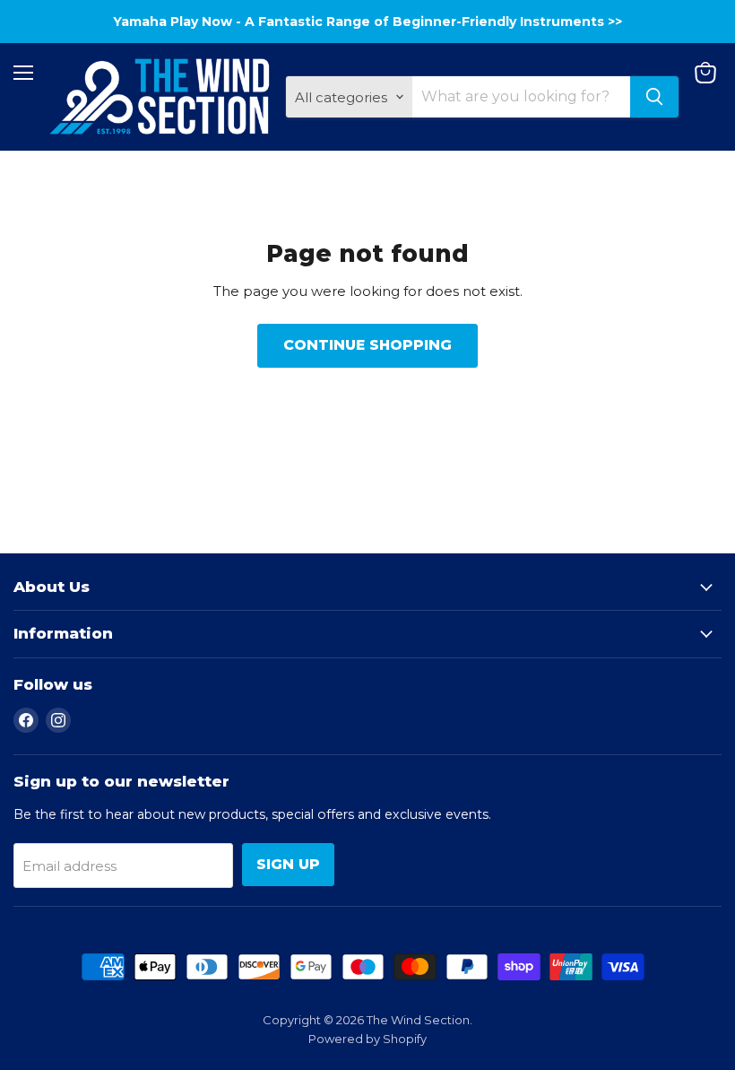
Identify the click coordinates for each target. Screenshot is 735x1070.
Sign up (288, 864)
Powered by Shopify (367, 1038)
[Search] (654, 96)
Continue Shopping (367, 344)
